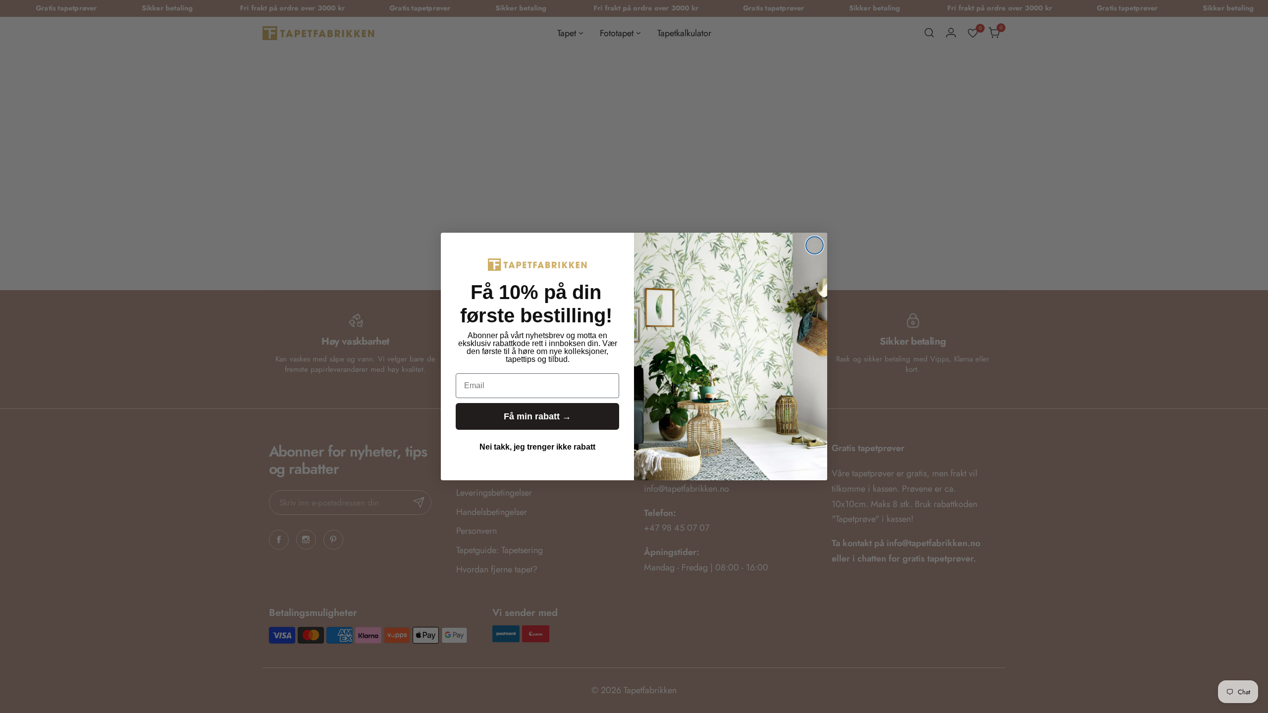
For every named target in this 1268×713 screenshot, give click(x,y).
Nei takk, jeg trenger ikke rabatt (537, 447)
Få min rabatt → (537, 416)
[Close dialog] (814, 245)
